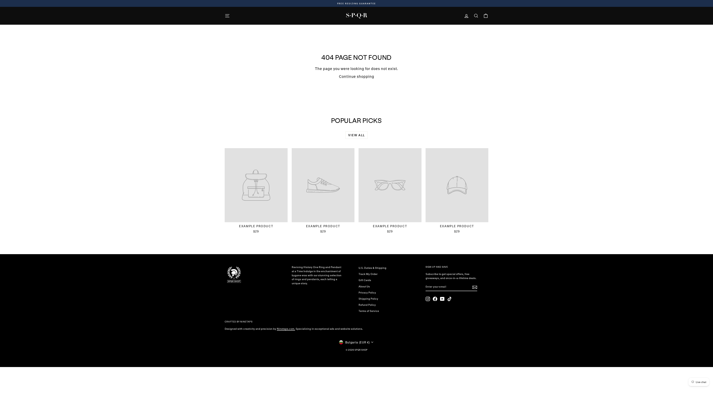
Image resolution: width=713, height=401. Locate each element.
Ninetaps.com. (286, 328)
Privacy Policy (367, 292)
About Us (364, 286)
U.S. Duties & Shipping (372, 267)
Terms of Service (369, 310)
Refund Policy (367, 304)
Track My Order (368, 274)
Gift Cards (365, 280)
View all (356, 135)
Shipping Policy (368, 298)
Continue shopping (356, 76)
